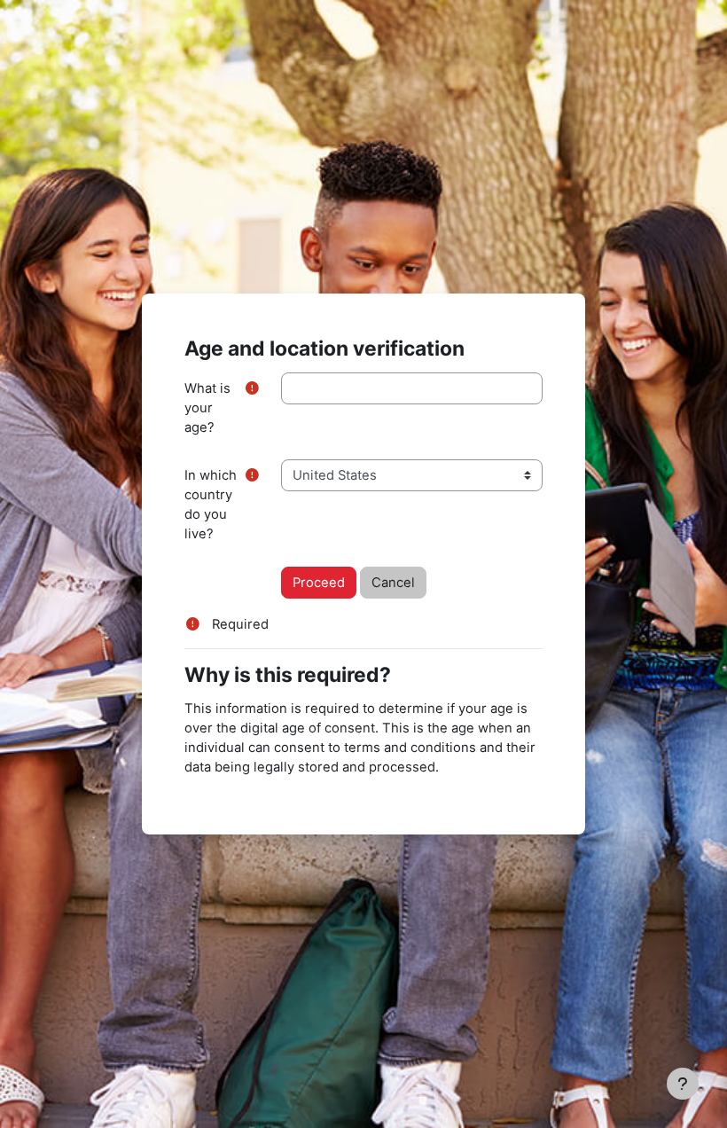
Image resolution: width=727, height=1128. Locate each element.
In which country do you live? (210, 505)
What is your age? (207, 407)
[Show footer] (683, 1084)
